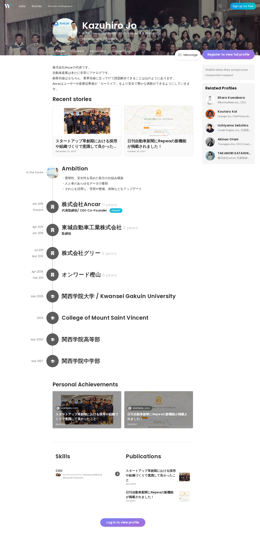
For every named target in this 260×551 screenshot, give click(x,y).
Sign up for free (243, 6)
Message (190, 55)
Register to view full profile (228, 54)
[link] (87, 409)
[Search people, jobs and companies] (220, 6)
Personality (98, 51)
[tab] (60, 51)
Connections (121, 51)
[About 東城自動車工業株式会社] (52, 230)
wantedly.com (69, 408)
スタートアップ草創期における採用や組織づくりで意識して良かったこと (87, 416)
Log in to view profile (122, 522)
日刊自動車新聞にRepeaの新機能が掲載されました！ (157, 416)
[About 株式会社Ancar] (52, 207)
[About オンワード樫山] (52, 275)
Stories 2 (77, 51)
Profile (60, 51)
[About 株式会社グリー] (52, 253)
